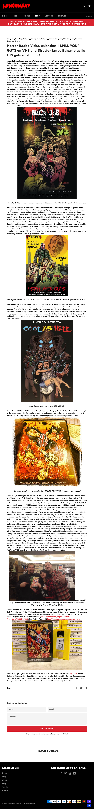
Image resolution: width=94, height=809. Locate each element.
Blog (37, 16)
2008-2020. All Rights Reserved (25, 803)
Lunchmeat (11, 803)
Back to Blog (48, 750)
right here (73, 673)
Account (89, 16)
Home (4, 16)
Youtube (49, 16)
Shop (15, 16)
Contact (62, 16)
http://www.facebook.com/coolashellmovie (63, 619)
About (27, 16)
